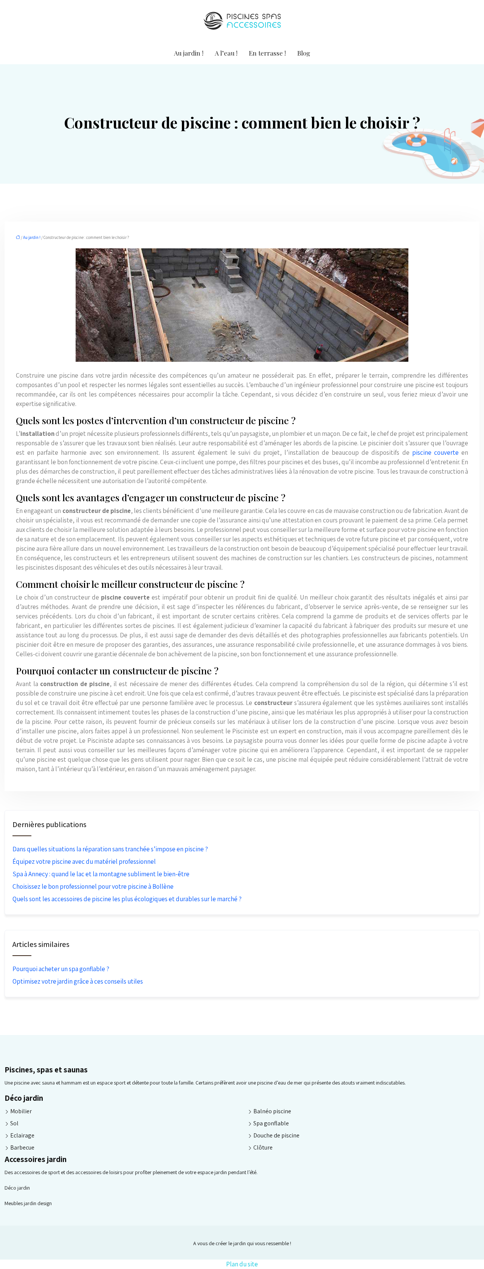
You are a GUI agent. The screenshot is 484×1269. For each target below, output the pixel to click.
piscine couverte (435, 452)
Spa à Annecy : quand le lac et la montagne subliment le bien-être (100, 874)
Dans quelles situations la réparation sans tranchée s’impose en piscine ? (110, 849)
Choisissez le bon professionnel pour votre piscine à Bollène (93, 886)
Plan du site (242, 1264)
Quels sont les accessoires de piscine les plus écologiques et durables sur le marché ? (127, 899)
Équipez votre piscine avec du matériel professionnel (84, 861)
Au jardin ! (188, 53)
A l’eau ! (226, 53)
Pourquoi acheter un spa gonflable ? (60, 969)
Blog (303, 53)
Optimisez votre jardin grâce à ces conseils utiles (77, 981)
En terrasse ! (267, 53)
